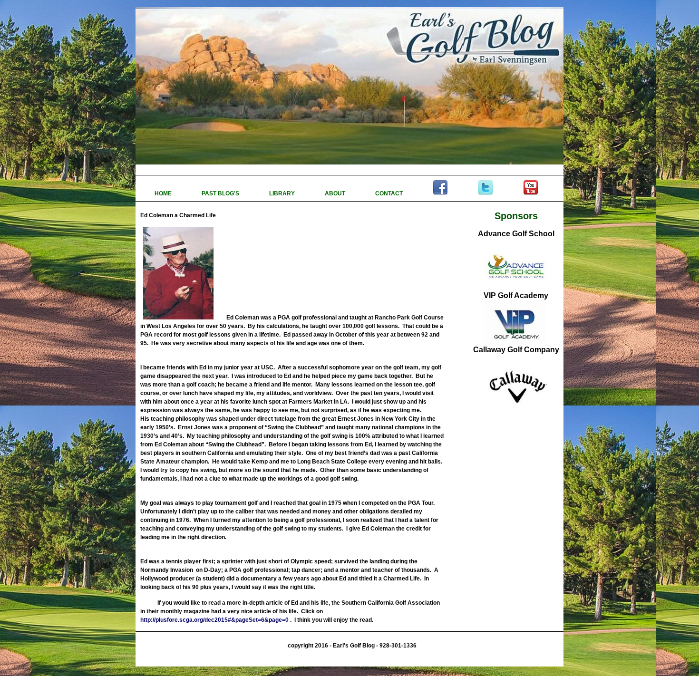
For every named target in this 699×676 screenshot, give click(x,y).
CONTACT (389, 193)
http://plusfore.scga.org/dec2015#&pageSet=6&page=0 (214, 620)
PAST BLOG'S (221, 193)
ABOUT (336, 193)
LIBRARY (282, 193)
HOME (164, 193)
